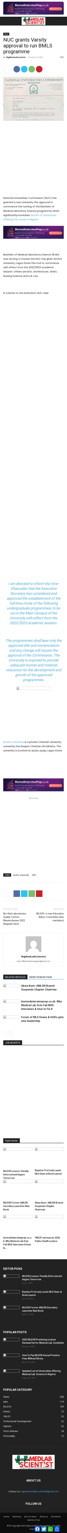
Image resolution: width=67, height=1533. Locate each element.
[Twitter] (24, 69)
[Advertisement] (33, 158)
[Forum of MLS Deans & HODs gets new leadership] (11, 1021)
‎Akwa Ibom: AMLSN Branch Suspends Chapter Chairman (49, 1206)
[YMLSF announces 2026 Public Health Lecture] (49, 1225)
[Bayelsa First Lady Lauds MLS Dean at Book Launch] (49, 1157)
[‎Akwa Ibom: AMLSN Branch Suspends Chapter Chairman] (11, 989)
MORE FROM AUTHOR (40, 977)
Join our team (30, 1516)
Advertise (16, 1516)
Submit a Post (33, 1520)
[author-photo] (33, 952)
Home (6, 1516)
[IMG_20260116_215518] (33, 241)
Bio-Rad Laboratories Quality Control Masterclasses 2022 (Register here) (14, 918)
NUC (34, 875)
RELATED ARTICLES (15, 977)
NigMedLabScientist (16, 57)
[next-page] (10, 1033)
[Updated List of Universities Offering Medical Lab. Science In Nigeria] (11, 1375)
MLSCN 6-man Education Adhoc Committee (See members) (50, 917)
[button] (5, 21)
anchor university (21, 875)
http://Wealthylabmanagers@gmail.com (33, 961)
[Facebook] (16, 69)
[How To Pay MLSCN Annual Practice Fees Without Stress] (11, 1359)
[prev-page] (5, 1033)
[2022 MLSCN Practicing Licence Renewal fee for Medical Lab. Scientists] (11, 1343)
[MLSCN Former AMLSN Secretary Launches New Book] (17, 1190)
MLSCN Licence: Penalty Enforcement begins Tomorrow (16, 1174)
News (6, 34)
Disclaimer (56, 1516)
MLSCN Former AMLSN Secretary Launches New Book (16, 1206)
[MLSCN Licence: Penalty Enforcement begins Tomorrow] (17, 1157)
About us (44, 1516)
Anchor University (13, 742)
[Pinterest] (39, 69)
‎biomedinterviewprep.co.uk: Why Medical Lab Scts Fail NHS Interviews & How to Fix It (41, 1005)
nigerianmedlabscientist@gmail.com (40, 1491)
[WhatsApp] (31, 69)
